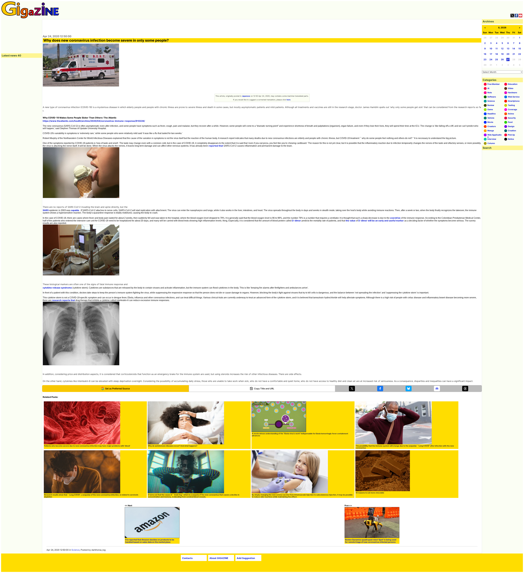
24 (490, 59)
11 (496, 48)
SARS (46, 210)
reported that (216, 145)
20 (508, 54)
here (289, 100)
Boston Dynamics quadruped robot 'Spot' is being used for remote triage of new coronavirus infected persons (370, 541)
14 (513, 48)
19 (502, 54)
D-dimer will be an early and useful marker (381, 220)
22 (519, 54)
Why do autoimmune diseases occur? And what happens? (172, 446)
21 (514, 54)
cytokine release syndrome (57, 287)
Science (76, 550)
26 (502, 59)
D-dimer (296, 220)
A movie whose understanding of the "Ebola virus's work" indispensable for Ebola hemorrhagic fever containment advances (300, 435)
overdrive (395, 217)
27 (508, 59)
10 (491, 48)
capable (75, 210)
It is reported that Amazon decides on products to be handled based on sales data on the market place (149, 541)
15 (519, 48)
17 (491, 54)
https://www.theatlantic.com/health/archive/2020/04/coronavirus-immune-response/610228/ (94, 121)
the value (350, 220)
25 (496, 59)
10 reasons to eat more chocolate (370, 493)
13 (508, 48)
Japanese (246, 96)
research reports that (63, 300)
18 (496, 54)
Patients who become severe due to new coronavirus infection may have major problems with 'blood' (87, 446)
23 (485, 59)
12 (502, 48)
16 (485, 54)
